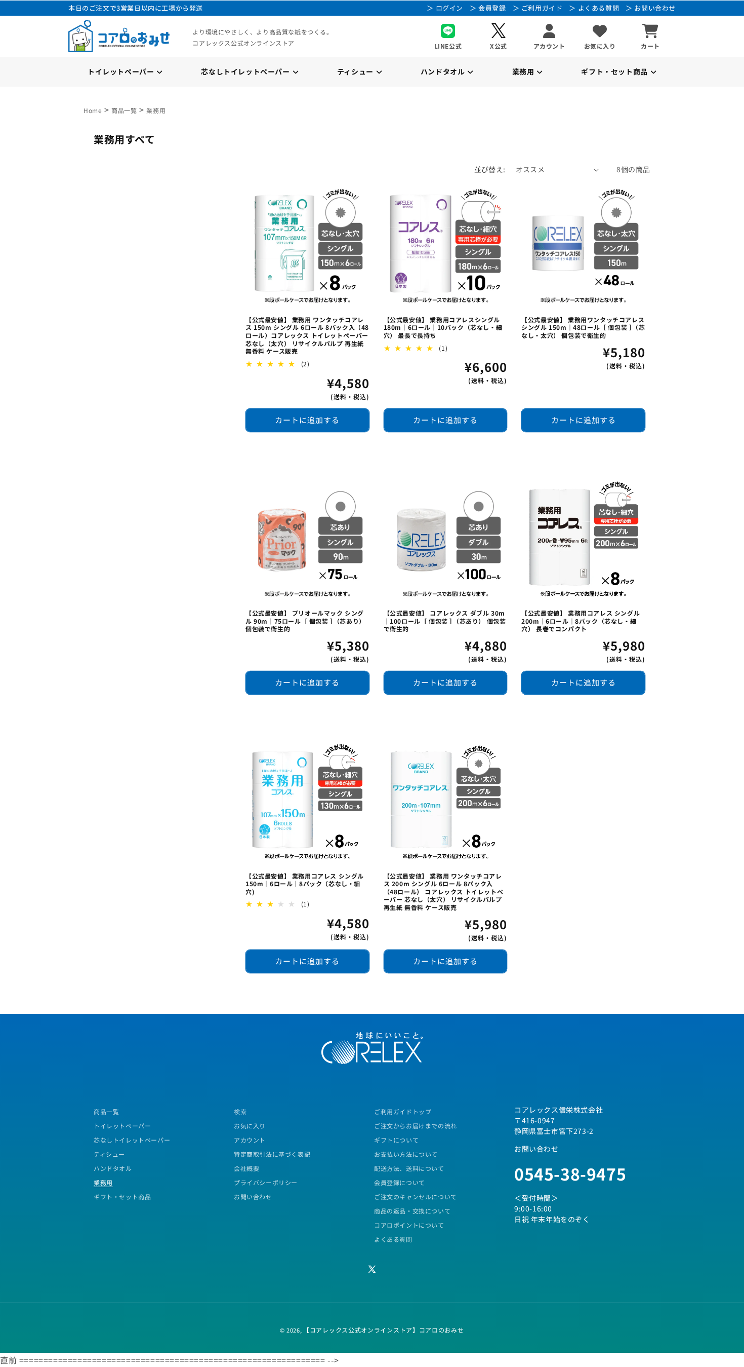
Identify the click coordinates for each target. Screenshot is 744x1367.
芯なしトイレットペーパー (132, 1139)
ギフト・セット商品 (122, 1196)
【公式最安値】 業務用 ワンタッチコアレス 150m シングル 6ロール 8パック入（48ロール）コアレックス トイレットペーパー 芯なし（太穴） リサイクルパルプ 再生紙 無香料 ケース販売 (307, 335)
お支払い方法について (406, 1154)
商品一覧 (124, 110)
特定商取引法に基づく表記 (272, 1154)
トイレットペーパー (122, 1125)
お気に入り (250, 1125)
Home (93, 110)
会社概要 (246, 1168)
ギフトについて (396, 1139)
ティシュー (109, 1154)
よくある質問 (393, 1239)
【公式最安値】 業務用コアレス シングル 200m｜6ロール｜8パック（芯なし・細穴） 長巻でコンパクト (580, 621)
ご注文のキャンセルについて (415, 1196)
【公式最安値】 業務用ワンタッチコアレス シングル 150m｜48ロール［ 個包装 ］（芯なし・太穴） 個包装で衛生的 (583, 327)
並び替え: (490, 169)
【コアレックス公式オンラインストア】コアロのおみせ (383, 1329)
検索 (240, 1111)
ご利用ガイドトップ (402, 1111)
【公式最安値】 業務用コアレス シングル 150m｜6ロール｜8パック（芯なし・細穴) (304, 884)
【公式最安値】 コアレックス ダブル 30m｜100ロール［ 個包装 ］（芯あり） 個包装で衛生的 (445, 621)
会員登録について (399, 1182)
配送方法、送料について (409, 1168)
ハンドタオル (113, 1168)
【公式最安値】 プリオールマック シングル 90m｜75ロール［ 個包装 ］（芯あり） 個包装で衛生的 (305, 621)
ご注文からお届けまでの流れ (415, 1125)
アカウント (250, 1139)
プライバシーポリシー (266, 1182)
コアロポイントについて (409, 1225)
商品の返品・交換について (412, 1210)
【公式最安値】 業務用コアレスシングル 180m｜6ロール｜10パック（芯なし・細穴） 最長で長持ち (443, 327)
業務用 (156, 110)
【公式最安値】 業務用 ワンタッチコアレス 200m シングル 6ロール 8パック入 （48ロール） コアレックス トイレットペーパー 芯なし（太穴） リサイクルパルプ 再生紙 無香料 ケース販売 (444, 892)
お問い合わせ (253, 1196)
